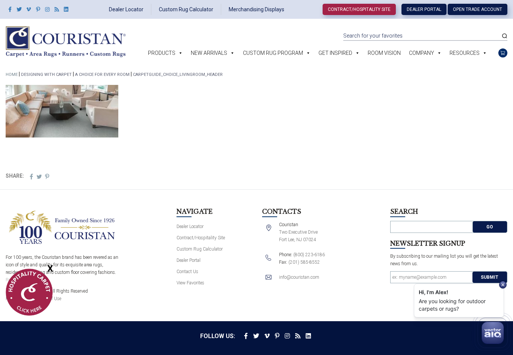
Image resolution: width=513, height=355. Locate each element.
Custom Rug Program (273, 53)
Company (421, 53)
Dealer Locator (126, 9)
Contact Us (187, 271)
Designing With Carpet (46, 74)
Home (12, 74)
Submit (489, 277)
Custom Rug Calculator (186, 9)
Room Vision (384, 53)
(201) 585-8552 (304, 262)
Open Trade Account (477, 9)
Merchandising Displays (256, 9)
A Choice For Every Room (102, 74)
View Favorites (190, 283)
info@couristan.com (299, 277)
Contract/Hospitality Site (359, 9)
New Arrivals (209, 53)
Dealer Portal (424, 9)
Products (161, 53)
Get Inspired (335, 53)
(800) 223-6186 (309, 254)
